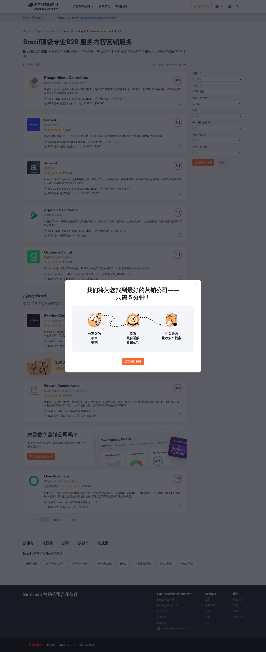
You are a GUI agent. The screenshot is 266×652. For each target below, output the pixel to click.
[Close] (196, 284)
